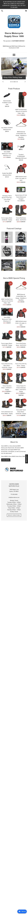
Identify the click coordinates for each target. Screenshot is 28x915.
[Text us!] (22, 912)
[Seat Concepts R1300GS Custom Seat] (7, 95)
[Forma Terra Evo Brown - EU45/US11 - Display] (7, 378)
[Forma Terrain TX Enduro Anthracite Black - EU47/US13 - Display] (21, 378)
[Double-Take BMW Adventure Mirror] (7, 167)
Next (25, 81)
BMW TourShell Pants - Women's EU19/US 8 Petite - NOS (21, 111)
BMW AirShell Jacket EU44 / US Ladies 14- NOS (21, 178)
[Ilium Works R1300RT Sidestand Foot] (7, 122)
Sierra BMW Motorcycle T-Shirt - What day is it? (7, 153)
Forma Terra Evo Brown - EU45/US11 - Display (7, 387)
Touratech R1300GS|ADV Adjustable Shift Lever (21, 156)
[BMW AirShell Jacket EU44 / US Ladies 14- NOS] (21, 169)
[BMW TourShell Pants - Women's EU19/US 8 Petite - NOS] (21, 100)
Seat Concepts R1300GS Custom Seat (7, 102)
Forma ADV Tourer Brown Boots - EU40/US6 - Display (21, 411)
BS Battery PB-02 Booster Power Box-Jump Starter (7, 197)
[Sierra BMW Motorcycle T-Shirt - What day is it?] (7, 312)
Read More (5, 460)
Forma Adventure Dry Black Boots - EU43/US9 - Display (7, 365)
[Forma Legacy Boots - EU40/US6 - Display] (7, 210)
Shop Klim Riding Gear (13, 77)
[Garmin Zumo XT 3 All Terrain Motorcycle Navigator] (21, 189)
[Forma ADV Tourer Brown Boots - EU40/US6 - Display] (21, 403)
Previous (3, 81)
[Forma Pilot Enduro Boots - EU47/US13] (21, 210)
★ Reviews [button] (26, 459)
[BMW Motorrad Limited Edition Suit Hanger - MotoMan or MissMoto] (21, 124)
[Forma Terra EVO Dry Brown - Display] (21, 356)
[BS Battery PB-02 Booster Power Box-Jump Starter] (7, 189)
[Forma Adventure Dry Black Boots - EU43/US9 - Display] (7, 356)
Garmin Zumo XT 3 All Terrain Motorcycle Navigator (21, 197)
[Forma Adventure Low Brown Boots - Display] (7, 404)
